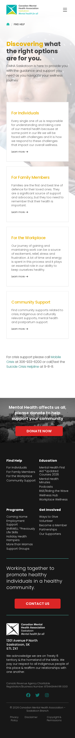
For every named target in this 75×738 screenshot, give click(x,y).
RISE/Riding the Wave (53, 491)
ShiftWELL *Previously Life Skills (20, 530)
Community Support (21, 480)
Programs (14, 510)
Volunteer (46, 521)
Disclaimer (31, 717)
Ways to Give (48, 517)
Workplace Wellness (53, 499)
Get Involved (50, 510)
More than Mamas (19, 544)
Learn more (18, 151)
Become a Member (53, 525)
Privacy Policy (14, 719)
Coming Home (16, 517)
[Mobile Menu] (65, 10)
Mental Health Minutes (49, 480)
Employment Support (15, 522)
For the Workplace (19, 476)
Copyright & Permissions (54, 719)
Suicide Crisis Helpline (22, 366)
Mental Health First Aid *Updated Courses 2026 (52, 471)
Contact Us (37, 603)
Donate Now (39, 430)
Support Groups (17, 549)
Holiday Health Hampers (16, 538)
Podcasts (46, 487)
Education (48, 461)
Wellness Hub (48, 495)
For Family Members (20, 472)
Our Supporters (50, 534)
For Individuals (16, 467)
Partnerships (48, 529)
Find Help (14, 461)
